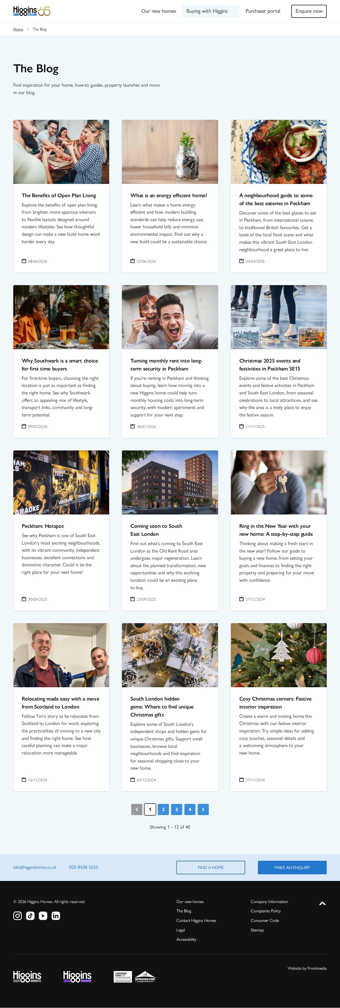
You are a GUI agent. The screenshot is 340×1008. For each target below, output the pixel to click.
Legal (180, 930)
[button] (322, 902)
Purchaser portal (263, 11)
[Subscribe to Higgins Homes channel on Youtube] (43, 916)
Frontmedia (317, 968)
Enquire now (309, 11)
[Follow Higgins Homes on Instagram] (17, 916)
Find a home (211, 867)
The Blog (183, 910)
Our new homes (158, 11)
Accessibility (186, 939)
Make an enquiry (292, 867)
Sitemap (257, 930)
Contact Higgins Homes (196, 920)
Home (18, 29)
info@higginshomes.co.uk (35, 867)
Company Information (269, 901)
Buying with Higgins (207, 11)
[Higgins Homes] (32, 11)
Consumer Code (265, 920)
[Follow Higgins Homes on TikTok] (30, 916)
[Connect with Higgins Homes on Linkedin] (56, 916)
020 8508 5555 (83, 867)
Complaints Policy (266, 910)
